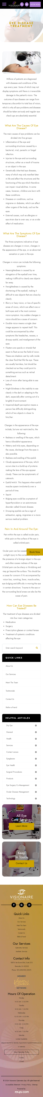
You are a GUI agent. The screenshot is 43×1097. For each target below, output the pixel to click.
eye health (10, 765)
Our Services (11, 674)
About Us (9, 666)
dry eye (9, 725)
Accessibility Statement (13, 1084)
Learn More (21, 825)
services (9, 745)
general (9, 732)
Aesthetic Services (21, 951)
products (9, 778)
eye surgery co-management (17, 785)
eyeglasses (10, 758)
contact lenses (12, 752)
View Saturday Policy (21, 1052)
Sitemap (34, 1084)
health (8, 738)
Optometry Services (21, 948)
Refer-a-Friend (11, 707)
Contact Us (10, 699)
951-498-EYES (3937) (24, 970)
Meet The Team (12, 682)
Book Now (35, 551)
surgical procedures (14, 772)
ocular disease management (17, 792)
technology (10, 798)
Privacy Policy (26, 1084)
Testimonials (10, 690)
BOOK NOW (35, 4)
